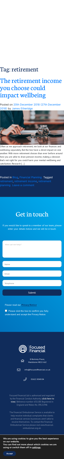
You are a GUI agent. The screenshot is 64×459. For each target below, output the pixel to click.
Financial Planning (31, 177)
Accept (9, 453)
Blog (15, 177)
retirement (6, 181)
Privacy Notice (29, 304)
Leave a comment (23, 185)
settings (36, 447)
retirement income (25, 181)
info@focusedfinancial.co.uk (37, 369)
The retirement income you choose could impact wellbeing (31, 87)
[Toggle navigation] (59, 7)
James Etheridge (22, 108)
